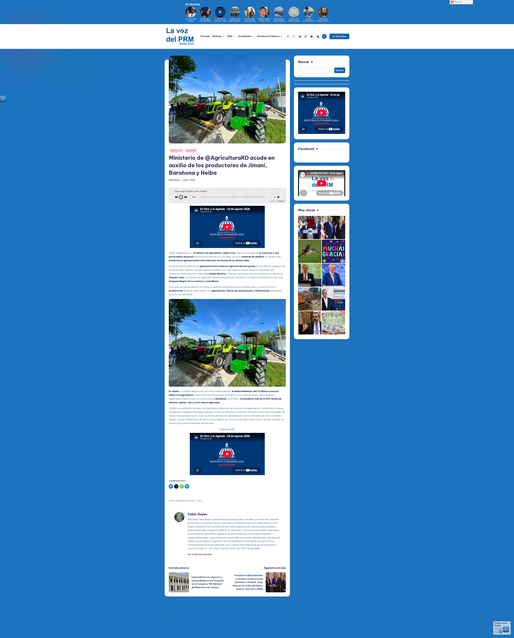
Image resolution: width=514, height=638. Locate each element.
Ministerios (176, 151)
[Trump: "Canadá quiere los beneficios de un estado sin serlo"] (333, 227)
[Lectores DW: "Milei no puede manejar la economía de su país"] (333, 322)
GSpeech (281, 201)
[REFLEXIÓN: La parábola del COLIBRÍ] (309, 251)
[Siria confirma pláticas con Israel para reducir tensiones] (309, 322)
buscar (340, 70)
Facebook (306, 149)
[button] (339, 36)
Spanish (458, 2)
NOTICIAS (191, 151)
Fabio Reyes (197, 514)
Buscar (303, 62)
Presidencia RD (227, 429)
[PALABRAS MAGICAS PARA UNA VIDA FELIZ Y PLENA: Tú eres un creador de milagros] (333, 251)
